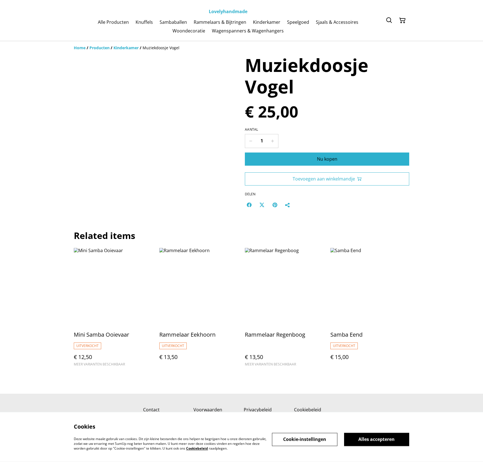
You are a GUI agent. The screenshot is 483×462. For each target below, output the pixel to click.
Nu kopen (327, 159)
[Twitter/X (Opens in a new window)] (262, 205)
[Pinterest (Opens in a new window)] (275, 205)
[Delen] (287, 205)
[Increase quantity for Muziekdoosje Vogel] (272, 141)
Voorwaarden (207, 410)
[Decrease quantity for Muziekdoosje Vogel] (250, 141)
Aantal (251, 130)
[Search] (389, 20)
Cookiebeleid (307, 410)
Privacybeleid (258, 410)
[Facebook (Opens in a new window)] (249, 205)
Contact (151, 410)
